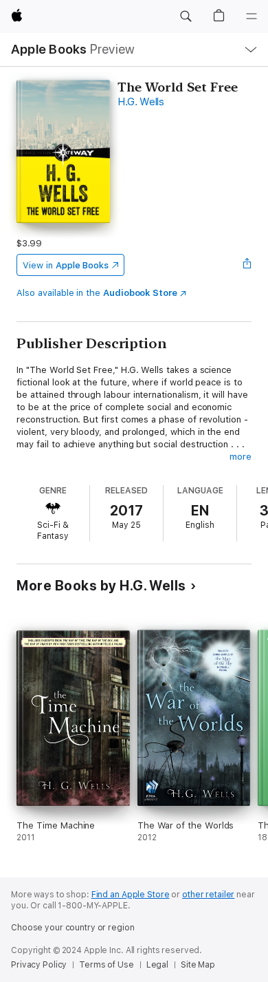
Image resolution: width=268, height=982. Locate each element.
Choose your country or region (73, 927)
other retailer (208, 894)
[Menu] (251, 16)
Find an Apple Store (130, 894)
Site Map (198, 965)
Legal (157, 965)
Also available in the (96, 293)
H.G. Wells (141, 102)
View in (66, 265)
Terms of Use (106, 965)
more (241, 456)
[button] (185, 16)
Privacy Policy (39, 965)
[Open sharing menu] (247, 265)
